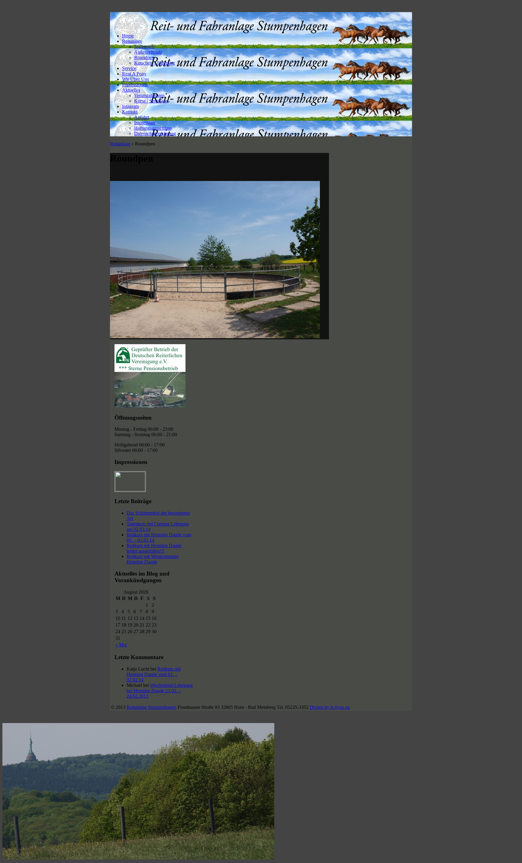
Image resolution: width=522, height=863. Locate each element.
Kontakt (129, 111)
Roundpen (144, 57)
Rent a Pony (134, 73)
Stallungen (144, 46)
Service (129, 68)
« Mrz (121, 644)
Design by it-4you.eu (330, 707)
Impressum (144, 122)
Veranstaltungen (149, 95)
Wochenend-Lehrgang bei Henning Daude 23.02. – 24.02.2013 (160, 691)
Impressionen (134, 84)
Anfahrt (141, 117)
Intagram (130, 106)
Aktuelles (131, 90)
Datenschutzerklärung (155, 133)
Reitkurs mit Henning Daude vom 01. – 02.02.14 (154, 674)
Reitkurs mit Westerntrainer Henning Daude (153, 559)
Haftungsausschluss (153, 128)
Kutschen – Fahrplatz (154, 62)
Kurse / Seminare (150, 100)
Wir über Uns (135, 79)
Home (128, 35)
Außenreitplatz (148, 52)
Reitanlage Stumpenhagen (151, 707)
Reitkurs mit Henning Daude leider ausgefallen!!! (154, 548)
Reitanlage (132, 41)
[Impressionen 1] (130, 489)
